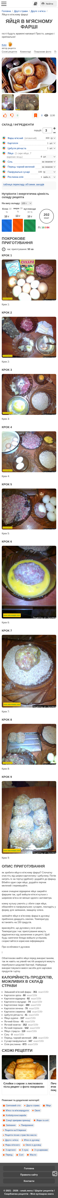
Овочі (37, 1110)
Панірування (27, 1125)
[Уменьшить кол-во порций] (54, 133)
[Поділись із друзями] (55, 1173)
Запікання (10, 1125)
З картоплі (10, 1150)
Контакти (29, 1181)
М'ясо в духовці (31, 1140)
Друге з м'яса (11, 1140)
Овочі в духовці (33, 1145)
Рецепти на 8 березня (15, 1130)
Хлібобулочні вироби (16, 1115)
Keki (4, 45)
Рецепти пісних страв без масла (20, 1135)
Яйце (48, 1105)
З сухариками (41, 1150)
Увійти (49, 3)
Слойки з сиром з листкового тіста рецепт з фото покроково (23, 1085)
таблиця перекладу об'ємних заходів (23, 184)
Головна (29, 1168)
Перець (9, 1155)
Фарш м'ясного (12, 1145)
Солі (21, 1155)
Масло (33, 1155)
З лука (25, 1150)
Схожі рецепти (9, 51)
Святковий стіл (13, 1105)
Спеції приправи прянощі (18, 1120)
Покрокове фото (42, 51)
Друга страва (32, 1105)
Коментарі (25, 51)
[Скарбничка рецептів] (35, 4)
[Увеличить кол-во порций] (54, 128)
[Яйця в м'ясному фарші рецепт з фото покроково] (29, 75)
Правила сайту (29, 1174)
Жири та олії (42, 1120)
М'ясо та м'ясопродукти (17, 1110)
